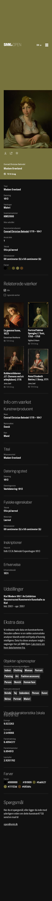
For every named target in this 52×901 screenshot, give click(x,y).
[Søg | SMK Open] (12, 45)
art (16, 676)
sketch (17, 682)
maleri (27, 698)
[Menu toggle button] (47, 45)
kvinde (7, 693)
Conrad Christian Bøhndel (16, 231)
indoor (7, 670)
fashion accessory (30, 676)
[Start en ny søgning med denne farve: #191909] (9, 268)
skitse (7, 698)
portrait (39, 670)
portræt (17, 698)
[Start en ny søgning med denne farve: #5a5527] (13, 268)
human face (29, 682)
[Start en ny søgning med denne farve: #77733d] (17, 268)
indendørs (24, 693)
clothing (18, 670)
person (7, 682)
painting (8, 676)
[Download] (6, 153)
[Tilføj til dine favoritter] (17, 153)
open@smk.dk (11, 824)
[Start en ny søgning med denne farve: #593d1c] (21, 268)
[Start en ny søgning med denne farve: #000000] (5, 268)
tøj (15, 693)
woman (28, 670)
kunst (44, 693)
